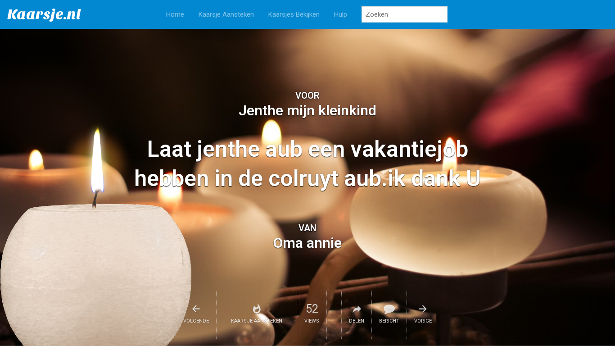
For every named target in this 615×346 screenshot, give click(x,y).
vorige (423, 321)
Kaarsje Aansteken (226, 14)
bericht (389, 321)
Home (175, 14)
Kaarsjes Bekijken (294, 14)
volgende (196, 321)
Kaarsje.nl (44, 14)
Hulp (340, 14)
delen (356, 321)
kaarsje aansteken (256, 321)
